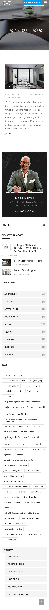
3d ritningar (8, 396)
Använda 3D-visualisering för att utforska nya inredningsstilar (20, 420)
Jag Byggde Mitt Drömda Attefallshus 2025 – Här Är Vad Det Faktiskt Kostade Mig (28, 248)
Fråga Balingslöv (9, 465)
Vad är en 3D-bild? (10, 518)
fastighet (19, 454)
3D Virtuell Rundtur (17, 594)
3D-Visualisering (15, 571)
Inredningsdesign (16, 563)
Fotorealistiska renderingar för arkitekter (18, 460)
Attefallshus (11, 309)
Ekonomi (8, 331)
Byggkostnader (12, 316)
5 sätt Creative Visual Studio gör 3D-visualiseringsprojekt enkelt (24, 408)
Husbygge (9, 346)
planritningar (39, 486)
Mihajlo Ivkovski (34, 94)
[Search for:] (24, 224)
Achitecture (10, 293)
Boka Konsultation (32, 2)
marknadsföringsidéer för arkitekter (17, 486)
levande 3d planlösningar (13, 476)
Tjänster (8, 550)
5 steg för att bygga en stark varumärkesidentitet (22, 401)
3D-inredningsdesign (11, 385)
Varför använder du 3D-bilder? (14, 523)
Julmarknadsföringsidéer (13, 470)
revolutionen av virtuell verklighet (29, 491)
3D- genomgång (36, 380)
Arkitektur (9, 301)
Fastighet (9, 339)
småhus (7, 507)
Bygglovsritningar (17, 586)
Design (9, 86)
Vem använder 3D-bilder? (13, 528)
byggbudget (39, 444)
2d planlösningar (10, 375)
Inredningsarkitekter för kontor (28, 260)
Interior (8, 354)
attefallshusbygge (10, 431)
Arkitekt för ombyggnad (25, 270)
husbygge (23, 465)
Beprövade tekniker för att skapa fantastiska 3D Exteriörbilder (21, 438)
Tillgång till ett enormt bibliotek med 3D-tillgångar (22, 513)
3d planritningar (33, 391)
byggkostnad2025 (38, 449)
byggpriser (7, 454)
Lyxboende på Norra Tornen (13, 481)
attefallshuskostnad (28, 431)
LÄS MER (8, 133)
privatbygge (8, 491)
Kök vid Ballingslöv (32, 470)
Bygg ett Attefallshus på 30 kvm (15, 449)
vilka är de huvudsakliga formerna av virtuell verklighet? (24, 534)
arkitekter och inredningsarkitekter (16, 426)
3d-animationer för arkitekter (14, 380)
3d (21, 375)
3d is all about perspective (13, 391)
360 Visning (13, 579)
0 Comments (14, 98)
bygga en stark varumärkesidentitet (17, 444)
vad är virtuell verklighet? (30, 518)
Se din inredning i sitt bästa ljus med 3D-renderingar (23, 502)
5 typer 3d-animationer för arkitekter (17, 414)
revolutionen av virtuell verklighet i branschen (20, 497)
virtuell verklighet (10, 539)
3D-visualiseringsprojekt (32, 385)
